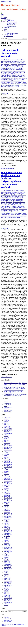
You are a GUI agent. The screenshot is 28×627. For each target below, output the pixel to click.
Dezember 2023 (8, 462)
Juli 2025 (6, 436)
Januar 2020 (7, 529)
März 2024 (6, 458)
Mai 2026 (6, 422)
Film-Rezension (8, 407)
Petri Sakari (12, 76)
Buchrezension (10, 59)
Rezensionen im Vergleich (11, 78)
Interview (6, 408)
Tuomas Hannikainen (21, 83)
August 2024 (7, 451)
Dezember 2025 (8, 429)
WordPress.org (7, 621)
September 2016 (8, 585)
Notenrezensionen (11, 26)
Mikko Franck (4, 72)
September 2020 (8, 517)
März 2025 (6, 441)
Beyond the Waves (8, 36)
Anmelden (6, 617)
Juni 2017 (6, 572)
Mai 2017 (6, 574)
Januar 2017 (7, 579)
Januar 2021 (7, 512)
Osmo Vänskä (4, 75)
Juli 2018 (6, 554)
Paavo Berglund (12, 75)
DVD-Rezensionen (11, 23)
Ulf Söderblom (11, 85)
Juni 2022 (6, 488)
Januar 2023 (7, 478)
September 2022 (8, 483)
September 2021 (8, 500)
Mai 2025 (6, 438)
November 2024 (8, 447)
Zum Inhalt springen (6, 1)
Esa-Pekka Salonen (19, 62)
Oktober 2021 (7, 499)
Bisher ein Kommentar (6, 377)
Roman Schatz (12, 79)
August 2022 (7, 485)
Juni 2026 (6, 420)
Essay (5, 406)
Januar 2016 (7, 596)
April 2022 (6, 491)
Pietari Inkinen (18, 76)
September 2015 (8, 602)
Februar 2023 (7, 476)
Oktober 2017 (7, 567)
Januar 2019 (7, 545)
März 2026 (6, 424)
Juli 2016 (6, 588)
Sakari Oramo (20, 79)
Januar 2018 (7, 562)
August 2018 (7, 553)
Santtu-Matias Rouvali (6, 81)
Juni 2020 (6, 522)
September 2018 (8, 551)
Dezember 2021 (8, 496)
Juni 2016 (6, 589)
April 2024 (6, 457)
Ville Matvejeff (7, 86)
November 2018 (8, 548)
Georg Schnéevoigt (5, 64)
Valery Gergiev (19, 85)
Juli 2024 (6, 453)
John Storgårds (9, 66)
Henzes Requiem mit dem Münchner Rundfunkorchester (13, 392)
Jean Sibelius (12, 65)
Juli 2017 (6, 571)
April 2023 (6, 474)
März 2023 (6, 475)
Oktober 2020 (7, 516)
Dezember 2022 (8, 479)
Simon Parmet (10, 82)
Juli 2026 (6, 419)
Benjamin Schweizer (17, 61)
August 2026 (7, 417)
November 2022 (8, 481)
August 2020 (7, 519)
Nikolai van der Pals (20, 72)
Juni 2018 (6, 555)
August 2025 (7, 434)
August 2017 (7, 569)
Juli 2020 (6, 520)
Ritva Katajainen (23, 78)
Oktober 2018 (7, 550)
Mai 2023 (6, 472)
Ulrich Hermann (15, 86)
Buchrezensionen (11, 24)
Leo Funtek (9, 69)
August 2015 (7, 603)
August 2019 (7, 536)
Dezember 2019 (8, 530)
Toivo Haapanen (12, 83)
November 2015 (8, 599)
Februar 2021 (7, 510)
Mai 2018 (6, 557)
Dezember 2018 (8, 547)
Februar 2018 (7, 561)
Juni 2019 (6, 538)
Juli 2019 (6, 537)
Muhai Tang (11, 72)
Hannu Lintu (14, 64)
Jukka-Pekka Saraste (10, 68)
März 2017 (6, 576)
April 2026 (6, 423)
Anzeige (6, 401)
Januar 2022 (7, 495)
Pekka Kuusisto (20, 75)
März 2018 (6, 560)
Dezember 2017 (8, 564)
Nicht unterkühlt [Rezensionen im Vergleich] (10, 53)
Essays (5, 29)
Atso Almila (8, 61)
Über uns (6, 30)
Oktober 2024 (7, 448)
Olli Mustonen (21, 74)
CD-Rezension (7, 404)
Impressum (6, 31)
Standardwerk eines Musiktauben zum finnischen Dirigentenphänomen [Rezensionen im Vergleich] (12, 179)
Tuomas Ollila (4, 85)
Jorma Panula (17, 66)
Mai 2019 (6, 540)
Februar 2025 (7, 443)
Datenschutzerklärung (12, 33)
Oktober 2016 (7, 584)
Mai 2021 (6, 506)
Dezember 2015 (8, 598)
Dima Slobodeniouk (9, 62)
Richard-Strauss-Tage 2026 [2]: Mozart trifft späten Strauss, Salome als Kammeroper (14, 389)
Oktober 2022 (7, 482)
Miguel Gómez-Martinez (19, 71)
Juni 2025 (6, 437)
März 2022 (6, 492)
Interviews (6, 27)
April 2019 (6, 541)
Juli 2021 (6, 503)
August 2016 (7, 586)
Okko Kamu (14, 74)
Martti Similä (9, 71)
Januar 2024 (7, 461)
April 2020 (6, 524)
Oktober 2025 (7, 431)
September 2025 (8, 433)
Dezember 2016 (8, 581)
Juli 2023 (6, 469)
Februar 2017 (7, 578)
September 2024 (8, 450)
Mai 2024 (6, 455)
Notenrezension (7, 411)
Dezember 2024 (8, 445)
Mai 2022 (6, 489)
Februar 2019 (7, 544)
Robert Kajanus (4, 79)
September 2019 (8, 534)
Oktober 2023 (7, 465)
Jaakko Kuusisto (22, 64)
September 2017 (8, 568)
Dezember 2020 (8, 513)
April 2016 (6, 592)
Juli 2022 (6, 486)
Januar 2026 (7, 427)
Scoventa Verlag (16, 81)
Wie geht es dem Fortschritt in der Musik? (14, 387)
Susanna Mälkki (18, 82)
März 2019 (6, 543)
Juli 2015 (6, 605)
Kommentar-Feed (8, 620)
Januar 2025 (7, 444)
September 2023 (8, 467)
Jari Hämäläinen (5, 65)
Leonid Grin (16, 69)
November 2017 (8, 565)
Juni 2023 (6, 471)
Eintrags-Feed (7, 618)
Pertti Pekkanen (4, 76)
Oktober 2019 (7, 533)
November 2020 (8, 514)
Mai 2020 (6, 523)
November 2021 (8, 498)
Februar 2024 (7, 460)
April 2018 (6, 558)
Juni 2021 (6, 505)
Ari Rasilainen (17, 59)
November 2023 (8, 464)
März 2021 (6, 509)
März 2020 (6, 526)
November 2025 (8, 430)
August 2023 (7, 468)
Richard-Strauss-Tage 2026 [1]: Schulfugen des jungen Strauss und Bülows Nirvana (15, 395)
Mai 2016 (6, 591)
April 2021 (6, 507)
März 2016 (6, 593)
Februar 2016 (7, 595)
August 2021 (7, 502)
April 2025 (6, 440)
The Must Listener (8, 34)
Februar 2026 (7, 426)
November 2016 (8, 582)
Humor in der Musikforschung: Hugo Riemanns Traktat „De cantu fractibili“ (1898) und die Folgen (15, 384)
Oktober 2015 (7, 600)
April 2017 (6, 575)
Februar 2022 (7, 493)
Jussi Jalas (18, 68)
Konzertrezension (8, 410)
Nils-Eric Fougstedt (5, 74)
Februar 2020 (7, 527)
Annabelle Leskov (15, 217)
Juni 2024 (6, 454)
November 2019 (8, 531)
